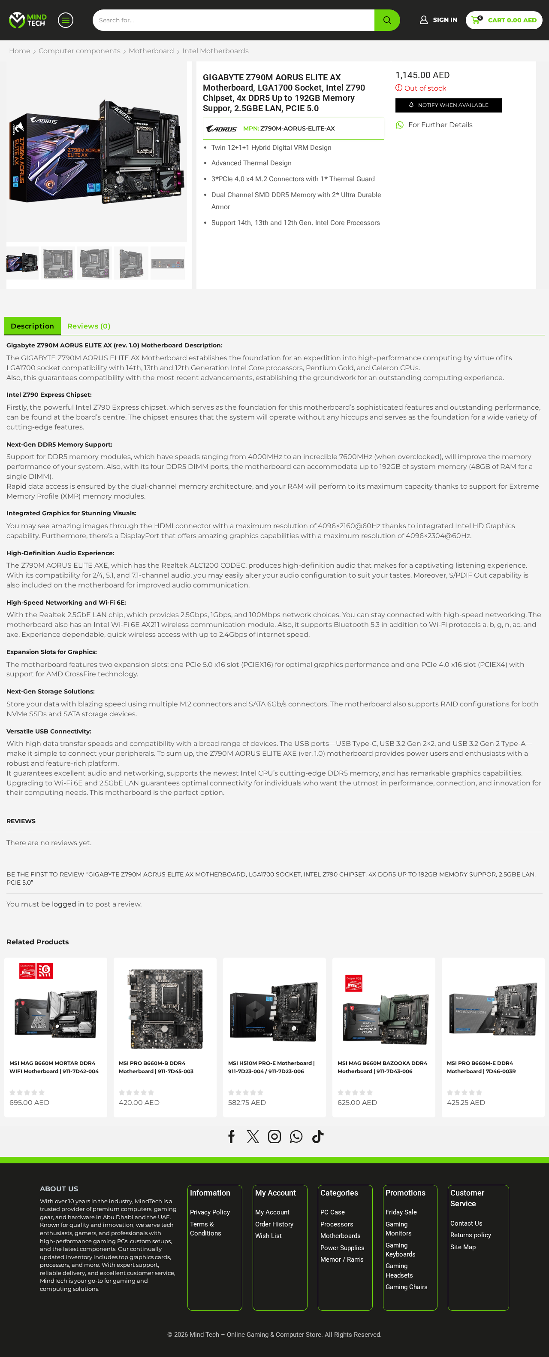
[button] (438, 20)
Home (19, 51)
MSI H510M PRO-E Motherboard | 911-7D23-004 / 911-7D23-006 (271, 1067)
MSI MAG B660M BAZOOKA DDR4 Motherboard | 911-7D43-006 (382, 1067)
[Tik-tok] (317, 1136)
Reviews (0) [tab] (89, 326)
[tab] (32, 326)
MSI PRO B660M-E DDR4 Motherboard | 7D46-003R (481, 1067)
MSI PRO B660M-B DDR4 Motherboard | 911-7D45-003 (156, 1067)
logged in (68, 904)
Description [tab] (32, 326)
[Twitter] (253, 1136)
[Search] (387, 20)
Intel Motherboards (215, 51)
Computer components (80, 51)
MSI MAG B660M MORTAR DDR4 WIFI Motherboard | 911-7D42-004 (54, 1067)
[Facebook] (231, 1136)
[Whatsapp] (296, 1136)
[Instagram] (274, 1136)
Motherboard (151, 51)
